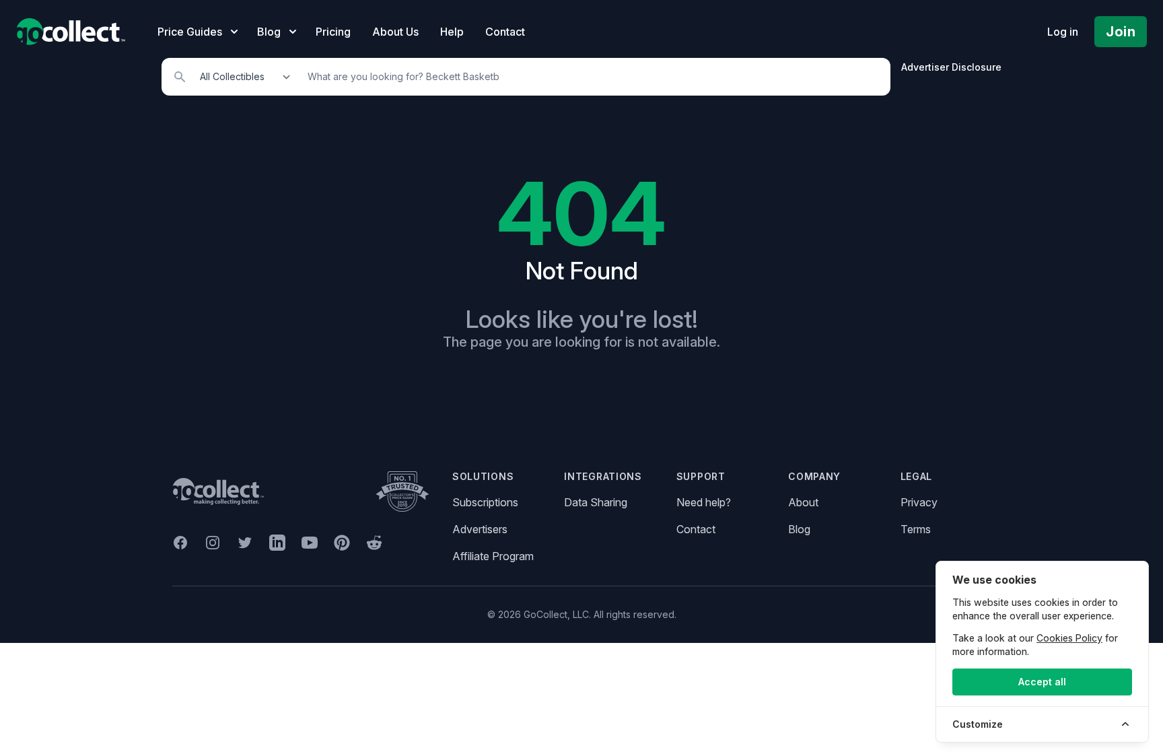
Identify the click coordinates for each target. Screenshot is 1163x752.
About (803, 502)
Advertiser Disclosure (951, 67)
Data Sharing (595, 502)
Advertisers (479, 529)
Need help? (703, 502)
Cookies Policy (1069, 638)
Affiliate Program (493, 556)
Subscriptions (485, 502)
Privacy (919, 502)
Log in (1062, 31)
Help (452, 31)
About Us (395, 31)
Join (1120, 32)
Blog (799, 529)
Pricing (333, 31)
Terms (916, 529)
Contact (505, 31)
